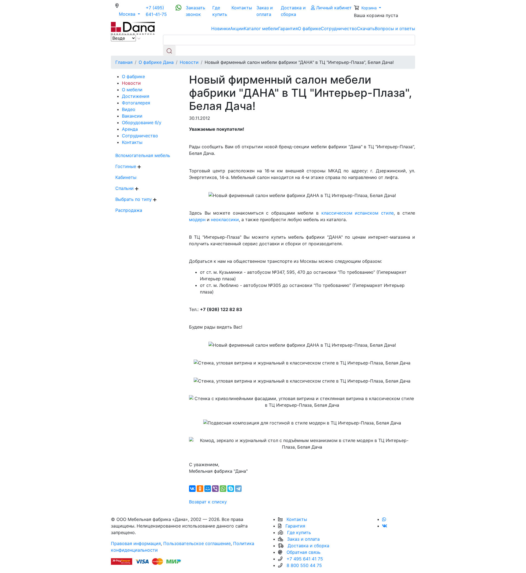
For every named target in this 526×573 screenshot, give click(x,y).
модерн (197, 219)
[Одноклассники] (200, 488)
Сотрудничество (339, 28)
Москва (131, 14)
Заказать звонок (195, 11)
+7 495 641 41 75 (305, 558)
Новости (131, 83)
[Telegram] (238, 488)
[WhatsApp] (223, 488)
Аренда (130, 129)
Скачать (366, 28)
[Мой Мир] (207, 488)
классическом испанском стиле (357, 213)
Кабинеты (125, 177)
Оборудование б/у (141, 122)
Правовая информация (136, 543)
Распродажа (128, 210)
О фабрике (309, 28)
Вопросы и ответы (395, 28)
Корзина (369, 7)
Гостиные (126, 166)
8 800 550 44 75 (304, 565)
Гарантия (288, 28)
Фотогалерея (136, 103)
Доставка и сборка (293, 11)
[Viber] (215, 488)
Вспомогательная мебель (142, 155)
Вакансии (132, 116)
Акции (237, 28)
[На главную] (133, 28)
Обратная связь (304, 552)
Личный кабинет (333, 7)
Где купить (219, 11)
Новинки (220, 28)
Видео (128, 109)
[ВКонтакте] (192, 488)
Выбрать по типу (134, 199)
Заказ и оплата (264, 11)
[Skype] (230, 488)
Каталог (261, 28)
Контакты (241, 7)
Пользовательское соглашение (197, 543)
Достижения (135, 96)
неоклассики (225, 219)
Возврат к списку (208, 501)
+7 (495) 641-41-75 (156, 11)
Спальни (125, 188)
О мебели (132, 89)
